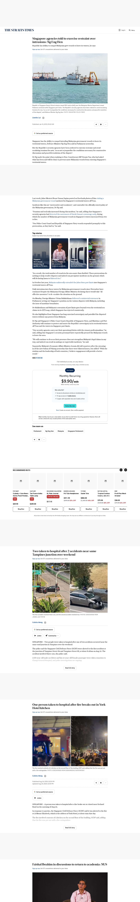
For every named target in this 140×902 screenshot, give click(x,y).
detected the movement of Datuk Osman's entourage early (73, 214)
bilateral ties (55, 278)
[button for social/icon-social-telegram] (96, 124)
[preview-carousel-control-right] (104, 253)
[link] (19, 30)
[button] (122, 30)
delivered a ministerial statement (85, 298)
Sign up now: (36, 49)
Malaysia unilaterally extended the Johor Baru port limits (71, 282)
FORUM (39, 357)
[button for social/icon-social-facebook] (101, 124)
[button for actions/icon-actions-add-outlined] (43, 118)
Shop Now (21, 509)
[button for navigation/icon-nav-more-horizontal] (106, 124)
